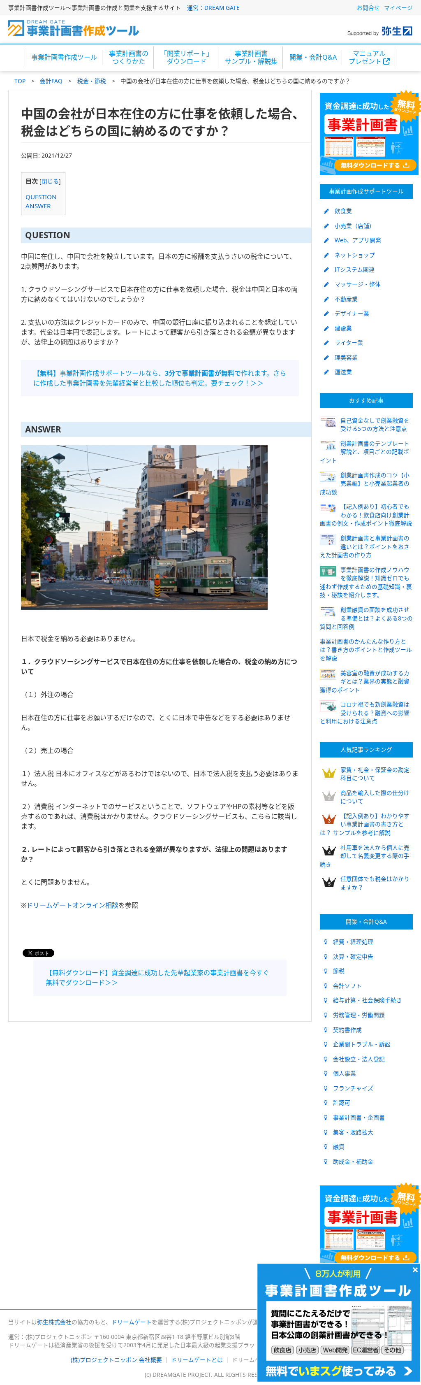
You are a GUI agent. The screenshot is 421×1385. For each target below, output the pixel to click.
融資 (336, 1146)
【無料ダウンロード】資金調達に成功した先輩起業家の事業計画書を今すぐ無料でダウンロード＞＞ (157, 977)
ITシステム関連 (352, 269)
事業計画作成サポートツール (366, 191)
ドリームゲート (131, 1322)
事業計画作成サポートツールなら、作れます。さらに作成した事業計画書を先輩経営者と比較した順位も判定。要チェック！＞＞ (159, 378)
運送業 (340, 372)
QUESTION (41, 197)
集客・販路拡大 (350, 1132)
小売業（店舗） (352, 226)
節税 (336, 971)
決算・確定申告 (350, 956)
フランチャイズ (350, 1088)
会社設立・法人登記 (356, 1059)
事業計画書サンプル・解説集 (251, 57)
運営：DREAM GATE (213, 8)
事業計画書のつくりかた (128, 57)
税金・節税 (91, 81)
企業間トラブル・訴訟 (359, 1044)
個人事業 (341, 1073)
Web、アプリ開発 (355, 240)
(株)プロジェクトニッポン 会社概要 (116, 1360)
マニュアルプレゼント (367, 57)
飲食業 (340, 211)
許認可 (338, 1102)
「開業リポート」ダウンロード (186, 57)
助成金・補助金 (350, 1161)
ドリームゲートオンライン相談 (72, 905)
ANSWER (38, 206)
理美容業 (343, 357)
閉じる (50, 181)
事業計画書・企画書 (356, 1117)
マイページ (398, 8)
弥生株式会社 (54, 1322)
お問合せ (368, 8)
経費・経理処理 (350, 942)
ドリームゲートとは (197, 1360)
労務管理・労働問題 (356, 1015)
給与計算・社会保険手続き (364, 1000)
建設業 (340, 328)
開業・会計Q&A (313, 57)
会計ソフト (344, 986)
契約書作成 (344, 1030)
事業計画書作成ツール (64, 57)
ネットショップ (352, 255)
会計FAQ (51, 81)
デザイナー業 (349, 313)
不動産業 (343, 299)
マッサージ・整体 (355, 284)
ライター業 (346, 342)
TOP (19, 81)
